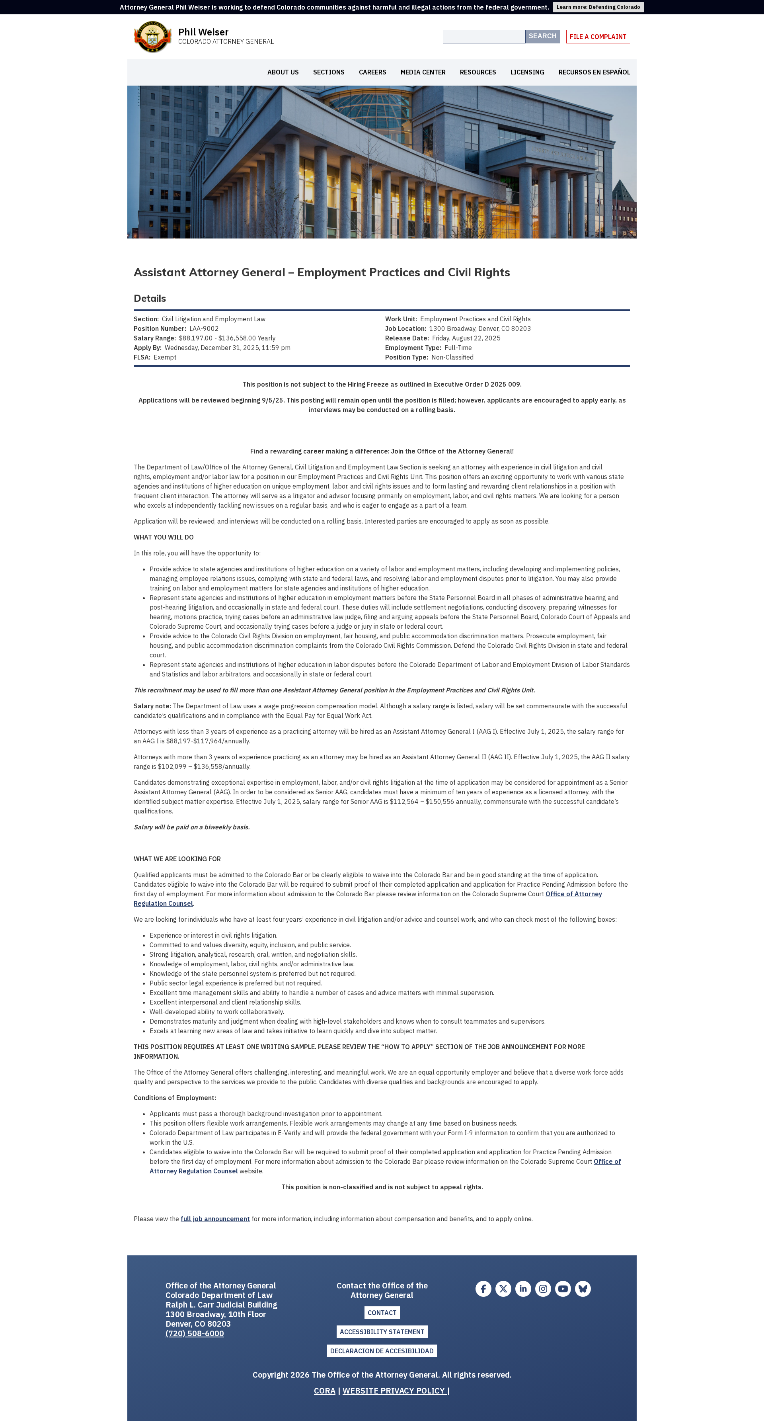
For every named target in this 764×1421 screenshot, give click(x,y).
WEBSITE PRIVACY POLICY (395, 1390)
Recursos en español (594, 72)
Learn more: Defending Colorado (598, 7)
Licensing (527, 72)
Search (543, 36)
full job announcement (215, 1219)
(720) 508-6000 (195, 1333)
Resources (478, 72)
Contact (382, 1313)
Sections (329, 72)
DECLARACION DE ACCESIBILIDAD (382, 1351)
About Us (283, 72)
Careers (372, 72)
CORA (324, 1390)
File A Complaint (598, 37)
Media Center (423, 72)
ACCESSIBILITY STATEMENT (382, 1332)
